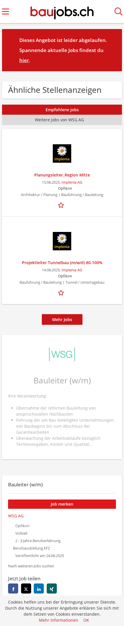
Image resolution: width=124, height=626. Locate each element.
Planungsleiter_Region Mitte (62, 175)
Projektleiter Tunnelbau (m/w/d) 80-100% (62, 262)
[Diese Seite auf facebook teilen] (13, 588)
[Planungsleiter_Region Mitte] (62, 153)
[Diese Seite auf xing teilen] (52, 588)
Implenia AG (71, 182)
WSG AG (16, 516)
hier (24, 60)
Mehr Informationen (58, 620)
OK (86, 620)
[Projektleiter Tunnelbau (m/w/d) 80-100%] (62, 241)
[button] (113, 50)
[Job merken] (62, 205)
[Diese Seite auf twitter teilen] (26, 588)
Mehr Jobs (62, 319)
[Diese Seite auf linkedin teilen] (39, 588)
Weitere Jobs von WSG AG (59, 119)
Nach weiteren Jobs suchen (31, 566)
